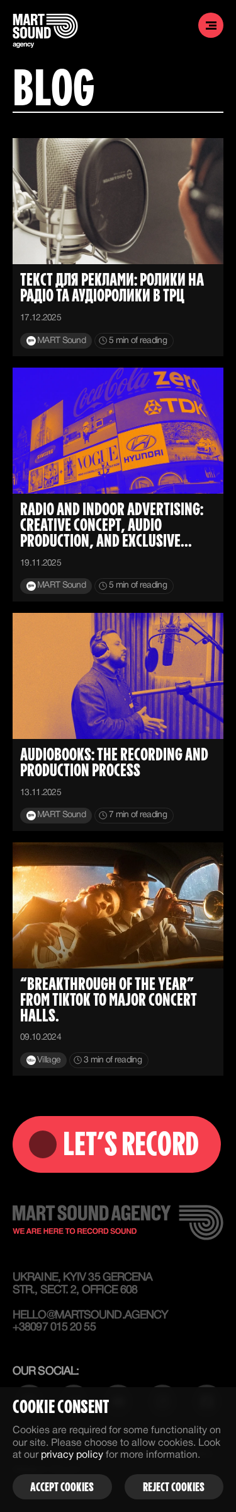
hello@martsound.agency (88, 1315)
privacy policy (72, 1455)
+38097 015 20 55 (54, 1327)
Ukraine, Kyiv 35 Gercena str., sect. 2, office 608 (82, 1284)
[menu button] (210, 25)
